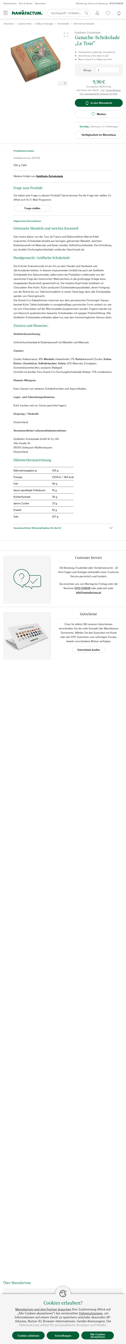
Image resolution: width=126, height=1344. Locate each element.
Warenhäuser (10, 3)
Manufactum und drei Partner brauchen (43, 1309)
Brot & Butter (25, 3)
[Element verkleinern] (59, 83)
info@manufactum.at (88, 592)
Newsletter (40, 3)
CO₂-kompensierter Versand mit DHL (99, 93)
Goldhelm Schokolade (49, 176)
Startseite (9, 23)
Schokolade (63, 23)
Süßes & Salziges (44, 23)
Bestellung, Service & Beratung (99, 3)
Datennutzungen (91, 1313)
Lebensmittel (24, 23)
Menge (87, 70)
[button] (66, 35)
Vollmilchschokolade (83, 23)
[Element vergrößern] (65, 83)
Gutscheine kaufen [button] (88, 649)
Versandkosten (113, 90)
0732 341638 (82, 588)
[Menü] (6, 13)
